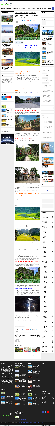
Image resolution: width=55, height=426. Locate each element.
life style (51, 91)
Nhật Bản (44, 95)
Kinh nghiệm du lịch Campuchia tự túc (28, 422)
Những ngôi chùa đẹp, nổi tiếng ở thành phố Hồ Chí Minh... (7, 56)
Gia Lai (45, 321)
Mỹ (43, 246)
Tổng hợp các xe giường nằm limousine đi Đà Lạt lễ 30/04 (36, 386)
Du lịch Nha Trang (50, 121)
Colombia (44, 232)
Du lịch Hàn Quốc (45, 75)
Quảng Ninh (45, 283)
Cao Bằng (45, 268)
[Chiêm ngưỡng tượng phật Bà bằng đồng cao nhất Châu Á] (7, 39)
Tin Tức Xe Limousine (22, 8)
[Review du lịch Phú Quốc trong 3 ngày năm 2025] (44, 52)
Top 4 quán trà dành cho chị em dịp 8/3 (50, 61)
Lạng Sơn (45, 276)
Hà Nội (44, 90)
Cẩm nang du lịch (8, 8)
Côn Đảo (45, 302)
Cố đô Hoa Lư (17, 326)
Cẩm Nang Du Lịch (44, 216)
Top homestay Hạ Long (5, 23)
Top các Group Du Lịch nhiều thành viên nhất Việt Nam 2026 (47, 39)
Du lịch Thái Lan (45, 81)
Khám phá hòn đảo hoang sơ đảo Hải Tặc (35, 336)
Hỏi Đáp (38, 8)
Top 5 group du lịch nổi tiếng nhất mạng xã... (50, 56)
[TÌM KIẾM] (52, 15)
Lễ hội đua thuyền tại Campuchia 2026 (9, 120)
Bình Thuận (45, 297)
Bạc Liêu (45, 296)
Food (43, 340)
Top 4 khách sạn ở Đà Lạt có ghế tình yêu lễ (27, 354)
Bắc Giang (45, 266)
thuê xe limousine (47, 136)
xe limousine (49, 101)
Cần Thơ (45, 301)
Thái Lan (52, 136)
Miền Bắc (51, 132)
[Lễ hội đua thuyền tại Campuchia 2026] (4, 120)
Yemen (44, 258)
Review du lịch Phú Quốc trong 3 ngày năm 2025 (50, 52)
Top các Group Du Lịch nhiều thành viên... (44, 176)
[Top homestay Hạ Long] (7, 18)
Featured (43, 337)
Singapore (48, 96)
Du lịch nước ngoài (50, 122)
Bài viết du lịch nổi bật (45, 393)
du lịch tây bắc (45, 85)
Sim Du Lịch (28, 8)
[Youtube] (50, 8)
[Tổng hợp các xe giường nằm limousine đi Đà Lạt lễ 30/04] (50, 180)
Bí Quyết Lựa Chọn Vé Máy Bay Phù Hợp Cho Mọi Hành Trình (9, 110)
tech (43, 136)
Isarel (44, 242)
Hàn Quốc (43, 341)
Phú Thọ (45, 281)
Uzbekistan (44, 256)
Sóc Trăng (45, 311)
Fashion (43, 336)
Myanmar (44, 247)
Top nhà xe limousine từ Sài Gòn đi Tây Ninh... (50, 47)
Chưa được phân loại (45, 217)
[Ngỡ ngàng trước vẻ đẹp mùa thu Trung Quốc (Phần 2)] (7, 62)
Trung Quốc (45, 100)
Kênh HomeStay (15, 8)
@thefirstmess (48, 209)
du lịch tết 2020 (45, 86)
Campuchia (44, 70)
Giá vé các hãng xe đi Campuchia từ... (46, 166)
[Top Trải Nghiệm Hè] (4, 106)
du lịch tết (50, 85)
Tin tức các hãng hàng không (46, 350)
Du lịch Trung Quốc (45, 126)
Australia (44, 231)
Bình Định (45, 317)
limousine (44, 132)
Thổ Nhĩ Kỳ (44, 252)
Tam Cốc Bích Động (22, 326)
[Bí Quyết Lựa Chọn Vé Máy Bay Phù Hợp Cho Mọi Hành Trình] (4, 110)
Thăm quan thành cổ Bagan (6, 33)
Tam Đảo (45, 287)
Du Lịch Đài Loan (44, 227)
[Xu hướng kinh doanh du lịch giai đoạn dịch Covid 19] (45, 180)
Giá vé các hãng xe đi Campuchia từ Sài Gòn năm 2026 (36, 366)
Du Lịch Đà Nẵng (44, 226)
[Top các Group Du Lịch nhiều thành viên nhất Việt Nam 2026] (47, 33)
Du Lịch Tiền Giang (44, 262)
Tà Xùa (45, 286)
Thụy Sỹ (44, 253)
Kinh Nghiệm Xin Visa (45, 346)
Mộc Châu (45, 277)
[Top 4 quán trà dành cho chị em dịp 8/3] (44, 61)
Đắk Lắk (45, 320)
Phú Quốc (48, 95)
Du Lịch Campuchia (45, 222)
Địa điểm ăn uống (44, 335)
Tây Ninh (45, 312)
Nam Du (45, 307)
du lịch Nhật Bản (45, 122)
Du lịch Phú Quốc (45, 80)
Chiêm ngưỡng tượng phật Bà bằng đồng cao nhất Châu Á (6, 45)
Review (44, 96)
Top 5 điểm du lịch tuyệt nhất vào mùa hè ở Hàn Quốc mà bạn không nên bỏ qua (36, 354)
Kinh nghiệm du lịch (43, 8)
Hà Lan (44, 237)
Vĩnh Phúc (45, 291)
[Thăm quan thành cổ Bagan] (7, 29)
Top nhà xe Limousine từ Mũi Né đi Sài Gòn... (50, 43)
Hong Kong (44, 238)
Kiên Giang (45, 306)
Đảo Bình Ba (46, 325)
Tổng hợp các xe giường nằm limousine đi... (50, 184)
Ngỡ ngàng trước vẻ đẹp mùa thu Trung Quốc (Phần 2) (7, 68)
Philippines (44, 251)
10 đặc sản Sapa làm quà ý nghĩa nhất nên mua (20, 336)
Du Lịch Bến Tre (44, 221)
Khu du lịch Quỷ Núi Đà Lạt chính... (50, 176)
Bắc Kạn (45, 267)
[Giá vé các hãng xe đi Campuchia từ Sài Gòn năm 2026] (47, 161)
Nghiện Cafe (33, 8)
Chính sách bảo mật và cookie (46, 425)
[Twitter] (49, 8)
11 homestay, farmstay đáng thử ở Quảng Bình (19, 354)
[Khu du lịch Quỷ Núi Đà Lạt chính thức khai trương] (50, 173)
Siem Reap (44, 223)
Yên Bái (45, 292)
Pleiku (45, 327)
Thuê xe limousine (21, 422)
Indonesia (44, 241)
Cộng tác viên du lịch (45, 218)
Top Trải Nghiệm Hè (8, 105)
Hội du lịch (48, 90)
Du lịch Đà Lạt (44, 402)
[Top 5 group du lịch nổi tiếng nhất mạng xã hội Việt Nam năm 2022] (44, 57)
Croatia (44, 233)
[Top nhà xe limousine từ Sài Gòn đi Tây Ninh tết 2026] (44, 48)
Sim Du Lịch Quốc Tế (40, 422)
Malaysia (48, 132)
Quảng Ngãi (45, 331)
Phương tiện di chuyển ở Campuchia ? (9, 124)
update (49, 100)
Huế (44, 322)
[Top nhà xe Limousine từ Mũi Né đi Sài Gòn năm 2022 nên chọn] (44, 43)
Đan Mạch (44, 236)
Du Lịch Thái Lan (44, 261)
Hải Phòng (45, 272)
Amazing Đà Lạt (36, 422)
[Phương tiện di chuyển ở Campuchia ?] (4, 124)
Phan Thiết (45, 326)
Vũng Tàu (44, 101)
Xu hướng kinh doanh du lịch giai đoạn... (44, 184)
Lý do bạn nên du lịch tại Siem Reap (9, 115)
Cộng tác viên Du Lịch (23, 419)
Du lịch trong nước (44, 263)
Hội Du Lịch (3, 8)
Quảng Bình (45, 282)
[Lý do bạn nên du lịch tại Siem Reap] (4, 115)
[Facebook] (48, 8)
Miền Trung (44, 316)
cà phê (49, 70)
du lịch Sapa (51, 80)
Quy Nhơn (45, 332)
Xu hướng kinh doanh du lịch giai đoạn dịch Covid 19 (36, 381)
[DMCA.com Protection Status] (17, 417)
